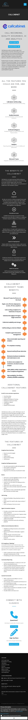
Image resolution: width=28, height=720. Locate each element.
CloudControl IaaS (5, 664)
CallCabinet (3, 663)
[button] (25, 4)
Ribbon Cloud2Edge (5, 667)
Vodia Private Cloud (5, 670)
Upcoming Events (5, 672)
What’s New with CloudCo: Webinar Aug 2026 (10, 686)
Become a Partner (13, 46)
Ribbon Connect (4, 669)
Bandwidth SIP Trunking (6, 661)
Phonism (3, 666)
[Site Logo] (5, 4)
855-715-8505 (13, 42)
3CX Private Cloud (5, 660)
